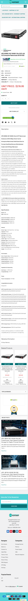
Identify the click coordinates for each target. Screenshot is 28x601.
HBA (16, 552)
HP (2, 578)
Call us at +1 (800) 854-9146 (14, 527)
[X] (11, 122)
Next (26, 368)
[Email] (5, 122)
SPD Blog (3, 565)
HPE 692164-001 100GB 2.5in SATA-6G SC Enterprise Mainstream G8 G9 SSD (20, 369)
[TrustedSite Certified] (14, 64)
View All (16, 578)
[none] (14, 34)
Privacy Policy (4, 557)
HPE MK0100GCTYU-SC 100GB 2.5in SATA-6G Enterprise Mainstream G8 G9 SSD (7, 369)
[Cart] (26, 2)
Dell (2, 580)
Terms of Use (4, 554)
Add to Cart (7, 364)
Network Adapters (19, 554)
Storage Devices (19, 544)
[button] (14, 111)
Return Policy (4, 559)
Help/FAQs (3, 552)
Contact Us (4, 549)
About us (3, 546)
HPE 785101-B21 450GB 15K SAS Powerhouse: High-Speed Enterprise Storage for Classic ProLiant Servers (12, 440)
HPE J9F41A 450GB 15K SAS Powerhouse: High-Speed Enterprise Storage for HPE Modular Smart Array (12, 474)
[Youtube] (20, 531)
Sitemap (3, 567)
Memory (17, 546)
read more (3, 450)
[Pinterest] (14, 122)
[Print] (8, 122)
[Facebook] (2, 122)
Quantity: (4, 95)
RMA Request (4, 562)
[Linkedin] (17, 531)
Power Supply (18, 549)
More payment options (14, 107)
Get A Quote (4, 544)
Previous (1, 368)
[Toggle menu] (2, 2)
